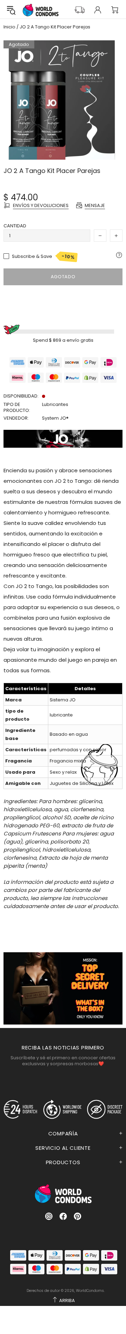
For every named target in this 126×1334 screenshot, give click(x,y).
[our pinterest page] (77, 1216)
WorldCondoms (40, 10)
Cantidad (15, 226)
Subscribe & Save (43, 256)
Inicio (9, 27)
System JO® (55, 418)
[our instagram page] (48, 1216)
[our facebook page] (63, 1216)
